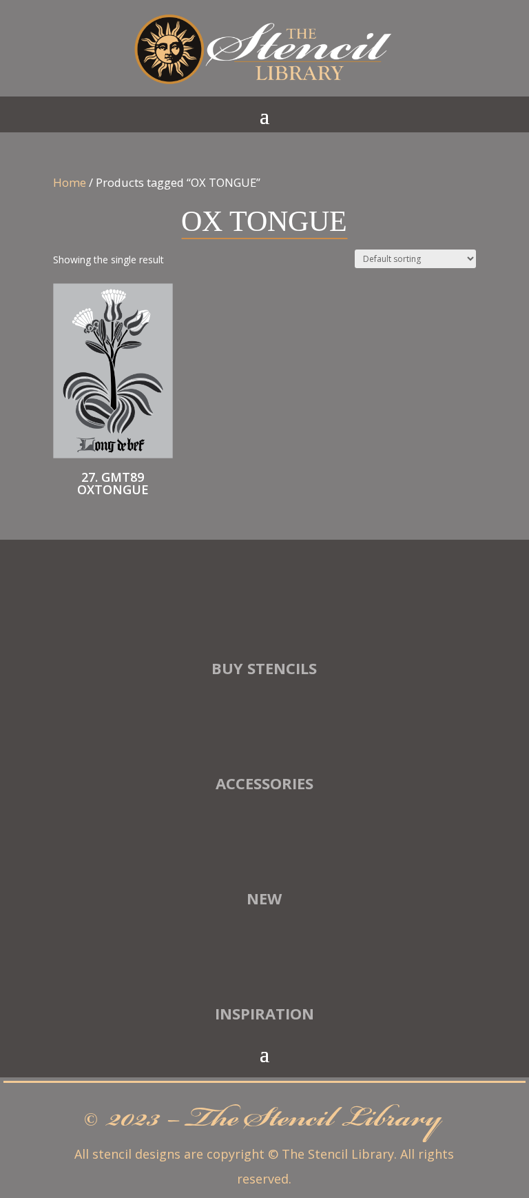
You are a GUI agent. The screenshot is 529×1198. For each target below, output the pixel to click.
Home (69, 182)
